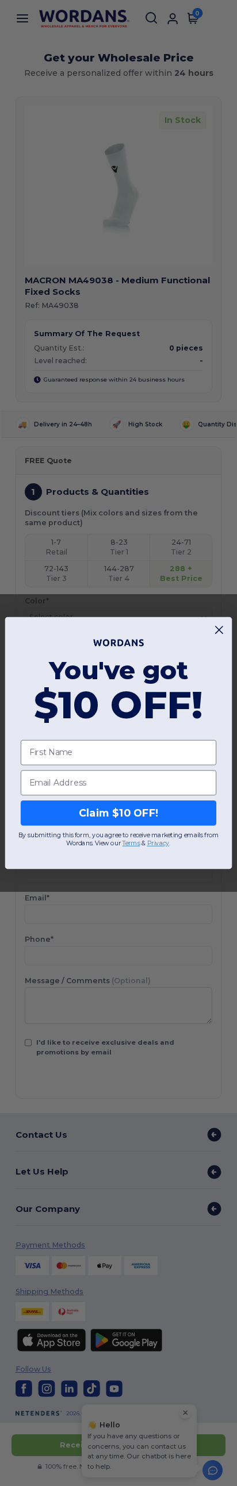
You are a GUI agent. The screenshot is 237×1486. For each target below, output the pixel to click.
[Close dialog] (219, 630)
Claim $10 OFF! (119, 813)
